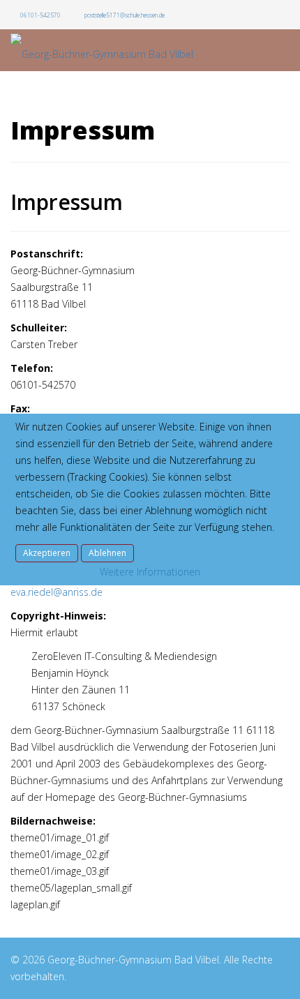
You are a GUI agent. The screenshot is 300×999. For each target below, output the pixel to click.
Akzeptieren (46, 553)
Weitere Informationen (150, 571)
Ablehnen (107, 553)
